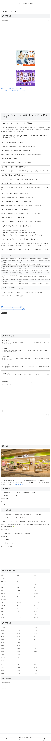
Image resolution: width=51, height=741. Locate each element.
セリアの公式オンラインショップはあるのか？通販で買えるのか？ (18, 533)
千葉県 (2, 639)
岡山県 (2, 661)
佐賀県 (35, 667)
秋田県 (35, 630)
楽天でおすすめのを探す (12, 89)
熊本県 (18, 670)
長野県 (35, 645)
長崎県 (2, 670)
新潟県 (2, 642)
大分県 (35, 670)
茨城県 (35, 633)
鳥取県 (18, 658)
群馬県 (18, 636)
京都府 (35, 651)
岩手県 (2, 630)
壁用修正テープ (5, 530)
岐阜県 (2, 648)
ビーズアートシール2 (6, 546)
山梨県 (18, 645)
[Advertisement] (25, 35)
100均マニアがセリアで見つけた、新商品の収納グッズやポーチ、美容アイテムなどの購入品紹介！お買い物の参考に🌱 (25, 525)
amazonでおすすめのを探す (13, 91)
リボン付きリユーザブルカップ (9, 543)
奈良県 (35, 654)
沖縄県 (35, 673)
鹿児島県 (19, 673)
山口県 (35, 661)
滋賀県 (18, 651)
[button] (49, 20)
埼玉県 (35, 636)
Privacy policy (4, 688)
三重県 (2, 651)
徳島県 (2, 664)
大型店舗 (3, 627)
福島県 (18, 633)
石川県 (35, 642)
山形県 (2, 633)
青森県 (35, 627)
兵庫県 (18, 654)
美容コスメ (4, 312)
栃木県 (2, 636)
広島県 (18, 661)
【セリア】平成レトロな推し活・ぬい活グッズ (13, 518)
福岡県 (18, 667)
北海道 (18, 627)
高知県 (2, 667)
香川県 (18, 664)
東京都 (18, 639)
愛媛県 (35, 664)
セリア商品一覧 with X (17, 484)
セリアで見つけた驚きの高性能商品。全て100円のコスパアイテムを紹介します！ (21, 514)
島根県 (35, 658)
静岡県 (18, 648)
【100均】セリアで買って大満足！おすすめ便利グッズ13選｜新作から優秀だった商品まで (24, 521)
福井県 (2, 645)
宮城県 (18, 630)
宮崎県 (2, 673)
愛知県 (35, 648)
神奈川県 (36, 639)
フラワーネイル (5, 539)
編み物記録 (4, 536)
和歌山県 (3, 658)
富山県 (18, 642)
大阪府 (2, 654)
